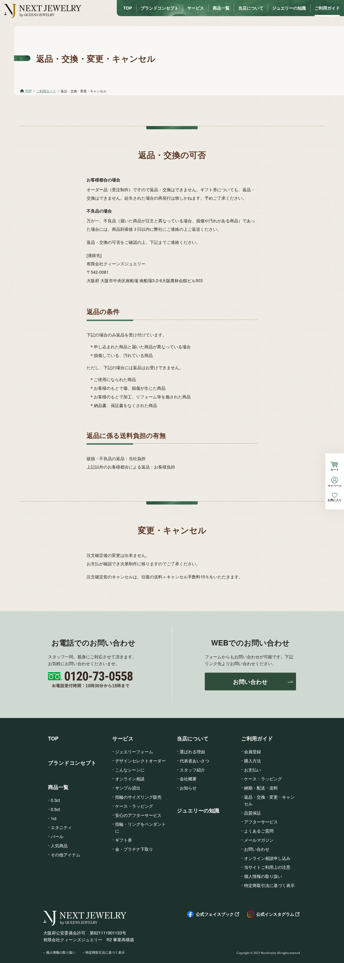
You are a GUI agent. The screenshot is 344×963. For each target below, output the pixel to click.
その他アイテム (65, 854)
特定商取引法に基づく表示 (269, 885)
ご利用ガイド (46, 91)
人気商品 (59, 845)
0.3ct (55, 800)
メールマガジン (259, 840)
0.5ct (55, 809)
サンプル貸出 (127, 788)
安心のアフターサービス (138, 815)
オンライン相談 (130, 778)
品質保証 (252, 813)
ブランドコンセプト (72, 762)
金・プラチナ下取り (134, 849)
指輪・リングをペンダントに (140, 827)
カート (334, 469)
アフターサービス (261, 822)
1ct (53, 818)
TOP (28, 91)
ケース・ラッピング (134, 806)
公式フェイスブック (215, 914)
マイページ (335, 485)
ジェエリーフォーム (134, 751)
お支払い (252, 770)
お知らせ (188, 788)
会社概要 (188, 778)
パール (57, 836)
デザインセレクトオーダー (140, 760)
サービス (123, 738)
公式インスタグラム (275, 914)
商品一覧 (58, 787)
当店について (193, 738)
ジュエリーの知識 (198, 810)
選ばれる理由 (192, 751)
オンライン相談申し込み (267, 858)
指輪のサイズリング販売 (138, 797)
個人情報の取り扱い (263, 876)
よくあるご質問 (259, 831)
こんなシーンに (130, 770)
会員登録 (252, 751)
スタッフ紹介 (192, 770)
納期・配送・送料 (261, 788)
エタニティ (61, 827)
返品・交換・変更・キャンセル (269, 800)
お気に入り (335, 499)
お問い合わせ (250, 681)
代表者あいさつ (194, 760)
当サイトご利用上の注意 (267, 867)
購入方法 (252, 760)
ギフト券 (123, 840)
